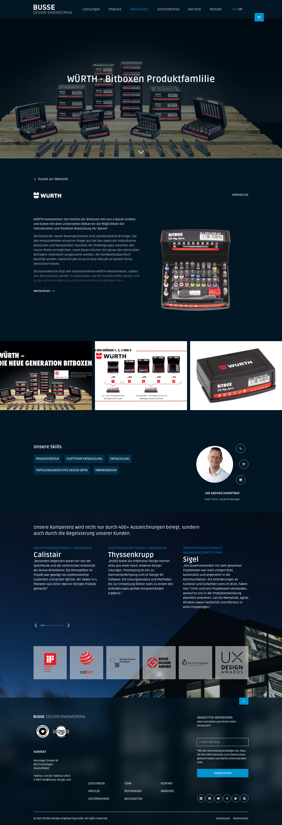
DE (234, 9)
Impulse (115, 9)
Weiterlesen (42, 291)
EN (240, 9)
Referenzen (139, 9)
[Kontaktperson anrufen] (240, 448)
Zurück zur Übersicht (53, 179)
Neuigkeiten (133, 799)
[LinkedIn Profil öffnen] (240, 479)
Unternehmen (168, 9)
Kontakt (216, 9)
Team (127, 783)
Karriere (194, 9)
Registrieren (223, 773)
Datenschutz (240, 818)
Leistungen (91, 9)
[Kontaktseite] (259, 17)
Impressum (223, 818)
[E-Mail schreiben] (243, 464)
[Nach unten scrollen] (141, 151)
